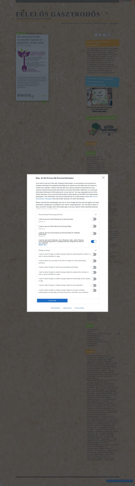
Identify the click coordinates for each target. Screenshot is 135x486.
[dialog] (67, 243)
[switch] (93, 219)
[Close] (104, 178)
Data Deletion (55, 308)
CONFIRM (52, 300)
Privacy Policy (79, 308)
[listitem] (67, 214)
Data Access (67, 308)
